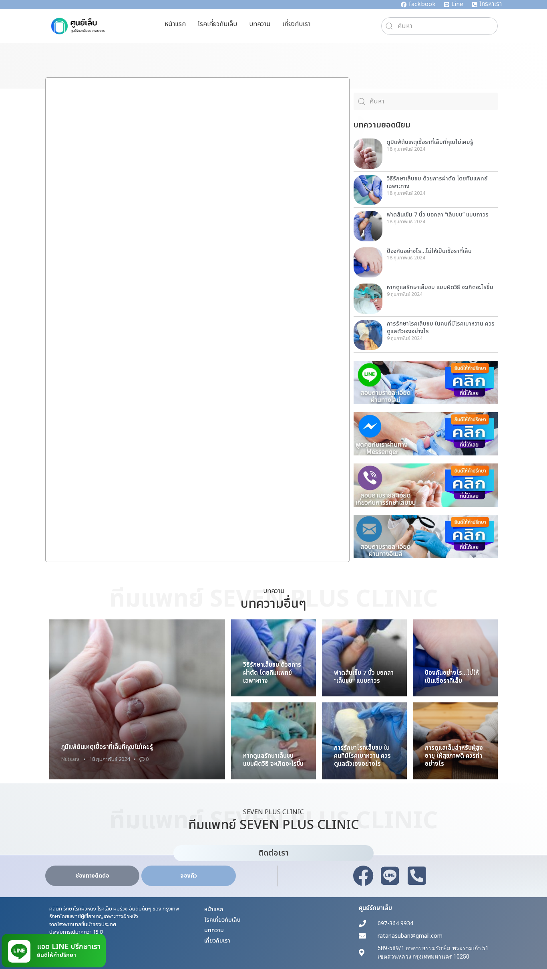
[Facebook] (363, 876)
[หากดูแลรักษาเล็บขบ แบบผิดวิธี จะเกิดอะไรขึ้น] (273, 741)
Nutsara (70, 759)
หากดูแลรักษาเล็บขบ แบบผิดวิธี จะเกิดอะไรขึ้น (440, 287)
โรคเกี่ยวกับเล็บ (217, 24)
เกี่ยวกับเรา (296, 24)
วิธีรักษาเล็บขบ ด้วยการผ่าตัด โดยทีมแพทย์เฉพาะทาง (437, 182)
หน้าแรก (175, 24)
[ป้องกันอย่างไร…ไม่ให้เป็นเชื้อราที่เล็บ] (455, 658)
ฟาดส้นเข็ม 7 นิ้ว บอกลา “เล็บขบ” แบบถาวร (438, 214)
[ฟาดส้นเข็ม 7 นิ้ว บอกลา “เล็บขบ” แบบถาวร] (364, 658)
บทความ (259, 24)
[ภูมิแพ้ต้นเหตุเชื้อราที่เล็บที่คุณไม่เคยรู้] (136, 699)
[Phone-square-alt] (416, 876)
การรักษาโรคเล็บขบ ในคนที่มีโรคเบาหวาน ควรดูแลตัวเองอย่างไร (441, 328)
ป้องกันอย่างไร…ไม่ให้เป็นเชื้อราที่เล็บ (429, 251)
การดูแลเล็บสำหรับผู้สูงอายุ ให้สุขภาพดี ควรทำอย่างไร (454, 756)
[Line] (390, 876)
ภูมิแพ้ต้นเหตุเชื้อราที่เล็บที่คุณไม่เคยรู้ (430, 142)
